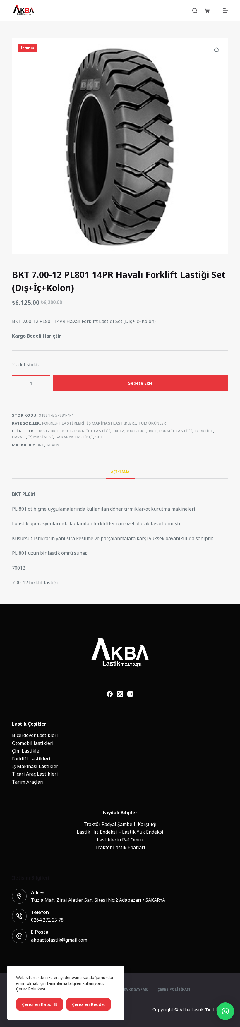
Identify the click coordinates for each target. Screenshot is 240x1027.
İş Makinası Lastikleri (111, 423)
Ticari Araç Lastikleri (35, 774)
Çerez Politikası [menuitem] (174, 989)
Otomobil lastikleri (33, 743)
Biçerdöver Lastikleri (35, 735)
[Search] (194, 10)
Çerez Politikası (30, 988)
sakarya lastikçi (74, 437)
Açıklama (120, 472)
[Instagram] (130, 694)
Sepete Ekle (140, 383)
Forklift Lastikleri (63, 423)
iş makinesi (40, 437)
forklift (204, 431)
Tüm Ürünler (152, 423)
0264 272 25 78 (47, 920)
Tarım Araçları (28, 782)
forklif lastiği (175, 431)
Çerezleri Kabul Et (39, 1004)
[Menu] (225, 10)
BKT (40, 445)
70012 (118, 431)
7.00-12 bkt (47, 431)
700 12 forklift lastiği (85, 431)
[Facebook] (110, 694)
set (99, 437)
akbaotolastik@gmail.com (59, 940)
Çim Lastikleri (27, 751)
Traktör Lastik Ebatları (120, 847)
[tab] (120, 472)
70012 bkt (136, 431)
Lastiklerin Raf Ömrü (120, 840)
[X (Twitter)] (120, 694)
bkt (153, 431)
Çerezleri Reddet (88, 1004)
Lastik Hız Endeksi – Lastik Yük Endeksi (120, 832)
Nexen (53, 445)
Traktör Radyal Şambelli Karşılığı (120, 824)
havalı (19, 437)
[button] (225, 1011)
